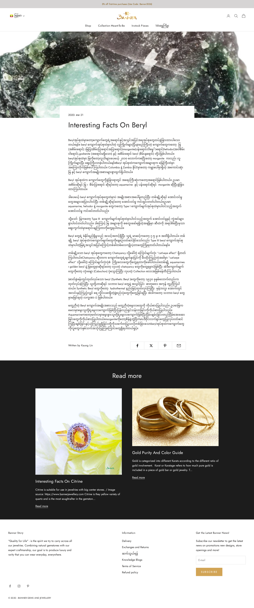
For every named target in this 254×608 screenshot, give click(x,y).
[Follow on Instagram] (19, 586)
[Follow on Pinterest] (28, 586)
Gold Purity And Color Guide (157, 453)
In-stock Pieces (140, 26)
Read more (41, 506)
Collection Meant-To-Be (111, 26)
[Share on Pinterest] (165, 345)
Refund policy (130, 572)
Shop (88, 26)
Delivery (126, 541)
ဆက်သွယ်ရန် (130, 554)
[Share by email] (179, 345)
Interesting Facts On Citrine (59, 481)
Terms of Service (131, 566)
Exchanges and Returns (135, 547)
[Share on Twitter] (151, 345)
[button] (17, 16)
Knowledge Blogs (132, 560)
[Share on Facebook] (137, 345)
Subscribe (209, 572)
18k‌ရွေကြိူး (162, 26)
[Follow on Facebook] (10, 586)
